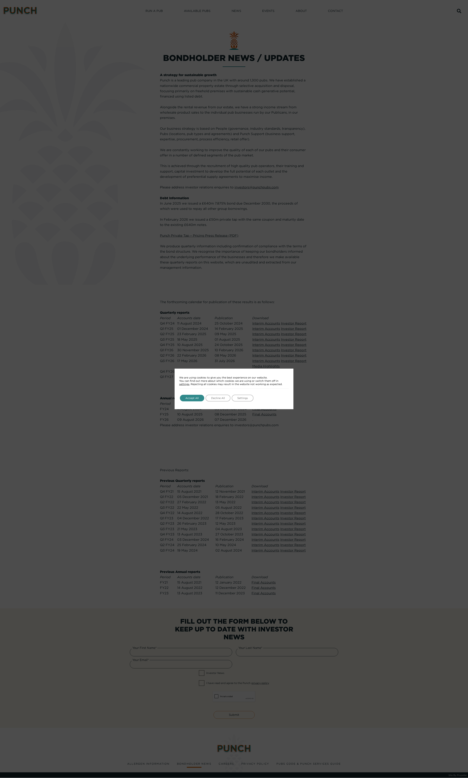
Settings (242, 398)
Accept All (192, 398)
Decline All (218, 398)
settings (184, 384)
